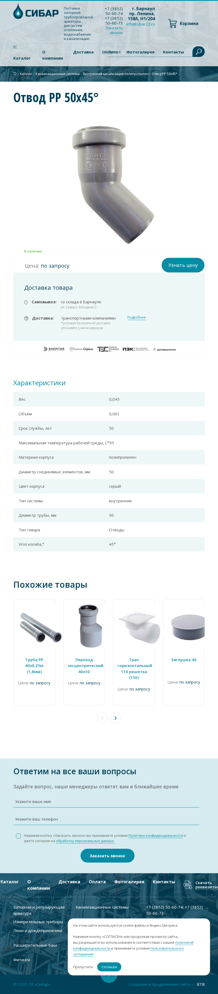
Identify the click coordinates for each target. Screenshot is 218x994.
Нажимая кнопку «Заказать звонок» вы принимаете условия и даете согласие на (105, 838)
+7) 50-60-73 (114, 20)
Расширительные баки (35, 945)
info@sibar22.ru (140, 24)
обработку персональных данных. (85, 840)
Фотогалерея (129, 882)
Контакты (164, 882)
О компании (52, 55)
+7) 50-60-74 (114, 11)
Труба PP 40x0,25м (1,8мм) (34, 665)
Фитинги (21, 959)
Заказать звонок (107, 855)
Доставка (83, 52)
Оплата (97, 882)
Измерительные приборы (38, 921)
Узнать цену (183, 265)
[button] (115, 718)
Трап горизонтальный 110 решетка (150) (134, 668)
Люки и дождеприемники (37, 930)
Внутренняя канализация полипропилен (115, 74)
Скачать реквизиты (206, 885)
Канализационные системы (57, 74)
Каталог (22, 58)
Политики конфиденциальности (155, 835)
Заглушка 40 (183, 659)
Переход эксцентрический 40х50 (84, 665)
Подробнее (136, 317)
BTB (201, 984)
